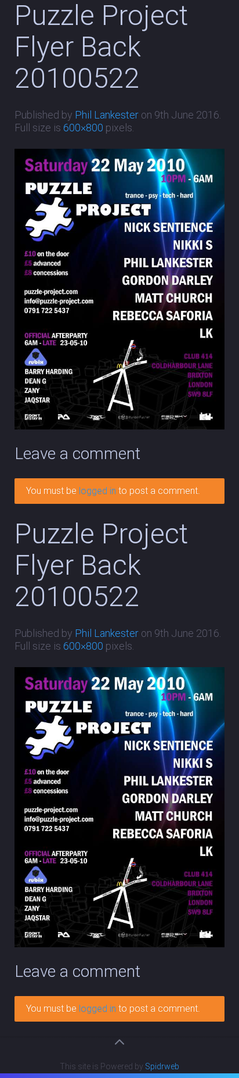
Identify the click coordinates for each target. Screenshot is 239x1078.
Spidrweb (162, 1066)
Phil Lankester (107, 115)
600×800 (83, 127)
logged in (97, 490)
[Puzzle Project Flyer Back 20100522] (119, 288)
